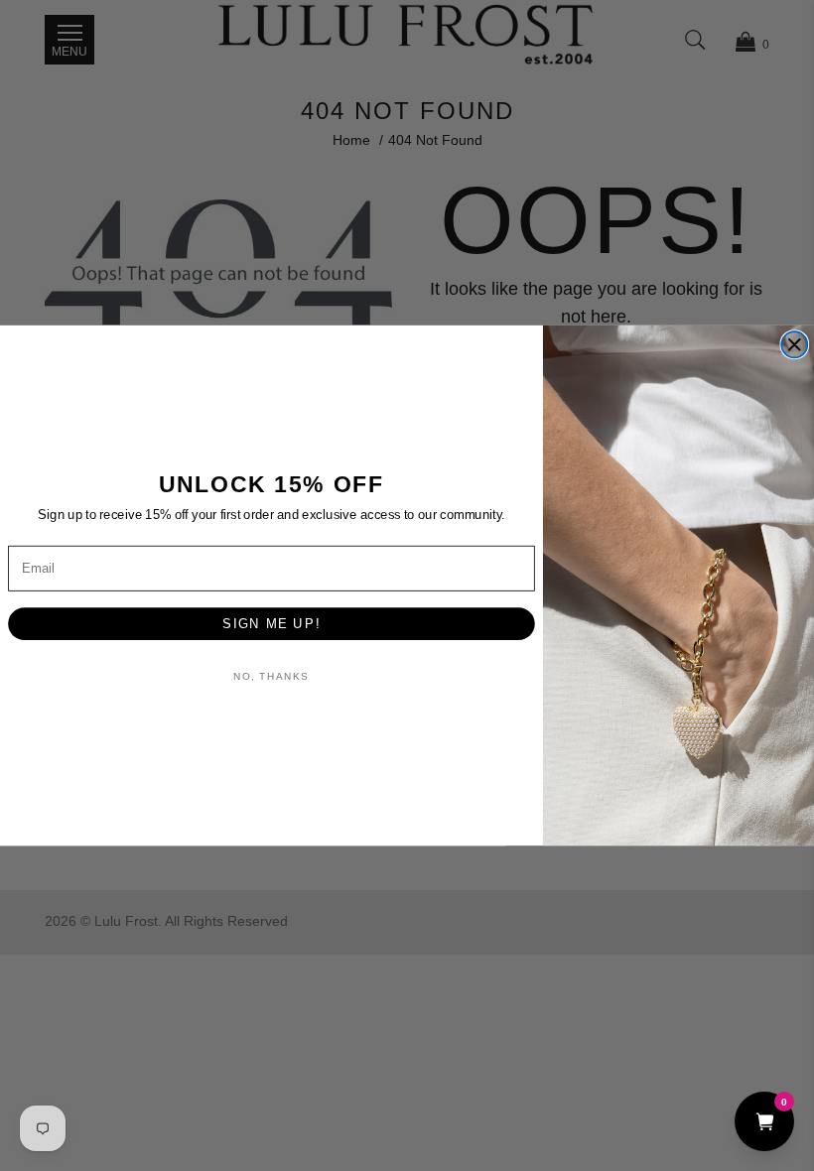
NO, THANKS (271, 676)
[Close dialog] (794, 344)
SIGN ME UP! (271, 623)
